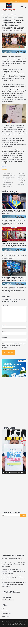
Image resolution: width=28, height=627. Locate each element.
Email (4, 331)
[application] (14, 451)
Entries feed (5, 611)
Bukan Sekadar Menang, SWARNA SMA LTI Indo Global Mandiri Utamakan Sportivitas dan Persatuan (13, 564)
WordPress (22, 624)
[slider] (13, 472)
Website (4, 337)
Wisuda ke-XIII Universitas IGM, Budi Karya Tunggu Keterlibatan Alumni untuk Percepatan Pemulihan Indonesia (14, 245)
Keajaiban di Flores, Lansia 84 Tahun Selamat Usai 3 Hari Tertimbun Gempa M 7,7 (13, 578)
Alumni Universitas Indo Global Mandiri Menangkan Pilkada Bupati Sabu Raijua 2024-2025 (13, 211)
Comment (5, 305)
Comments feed (6, 613)
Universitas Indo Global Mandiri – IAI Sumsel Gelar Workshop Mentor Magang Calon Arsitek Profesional (14, 584)
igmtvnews (18, 31)
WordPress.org (6, 616)
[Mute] (22, 472)
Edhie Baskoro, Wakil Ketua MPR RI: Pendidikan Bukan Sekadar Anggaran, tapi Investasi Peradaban (13, 571)
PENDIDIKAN (4, 169)
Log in (3, 608)
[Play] (3, 472)
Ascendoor (10, 624)
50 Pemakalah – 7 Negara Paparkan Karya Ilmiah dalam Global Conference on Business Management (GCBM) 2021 (14, 278)
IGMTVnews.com (9, 9)
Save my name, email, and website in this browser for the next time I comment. (13, 345)
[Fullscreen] (24, 472)
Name (4, 325)
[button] (14, 452)
